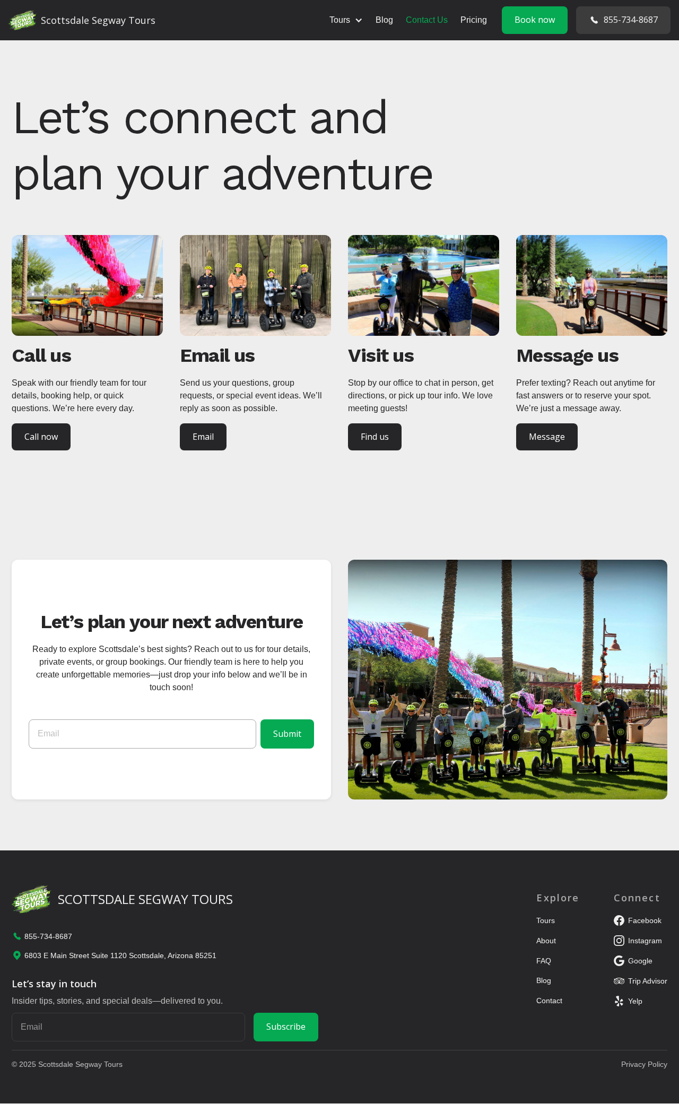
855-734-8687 (631, 19)
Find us (375, 436)
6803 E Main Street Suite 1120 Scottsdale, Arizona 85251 (120, 955)
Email (203, 436)
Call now (41, 436)
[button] (346, 20)
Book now (535, 19)
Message (547, 436)
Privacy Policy (644, 1064)
